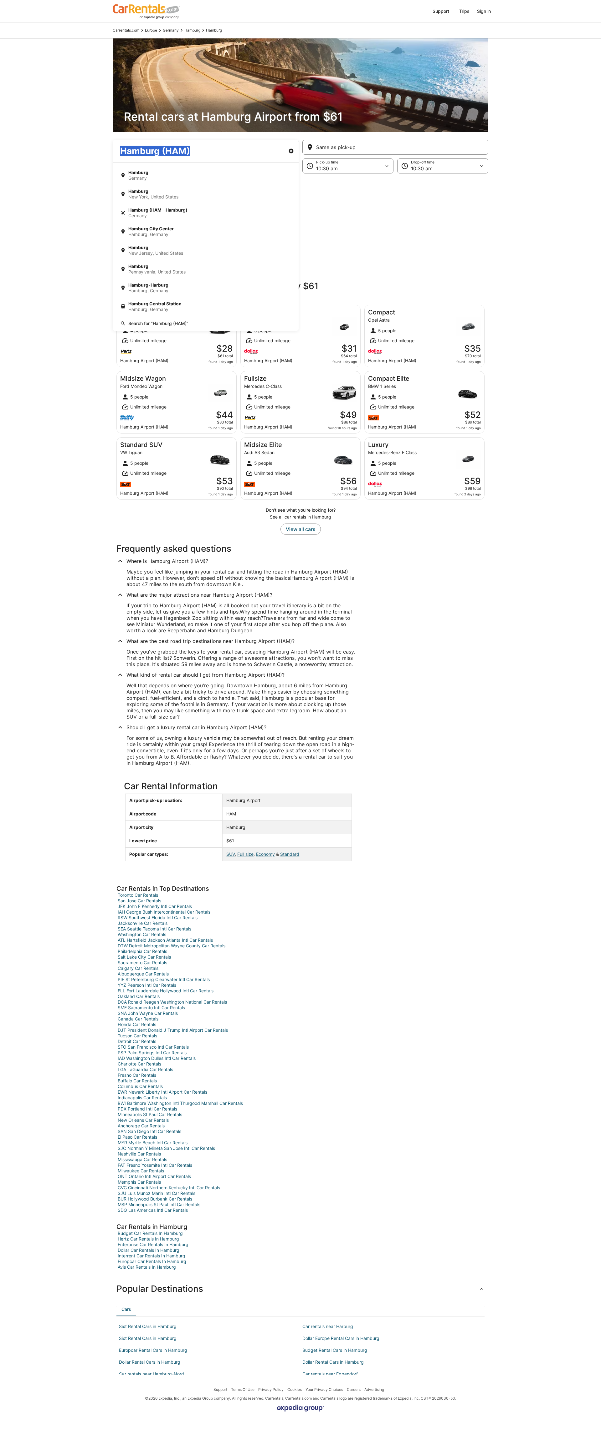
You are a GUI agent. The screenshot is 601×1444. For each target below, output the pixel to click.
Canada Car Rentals (138, 1018)
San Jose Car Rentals (139, 900)
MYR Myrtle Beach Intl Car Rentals (152, 1142)
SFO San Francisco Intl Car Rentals (153, 1047)
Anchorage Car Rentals (141, 1125)
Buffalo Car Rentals (137, 1080)
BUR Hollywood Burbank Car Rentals (155, 1198)
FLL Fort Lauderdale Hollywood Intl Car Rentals (165, 990)
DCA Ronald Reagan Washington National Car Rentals (172, 1002)
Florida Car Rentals (137, 1024)
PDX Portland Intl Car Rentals (147, 1108)
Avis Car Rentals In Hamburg (147, 1267)
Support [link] (220, 1389)
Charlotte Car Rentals (139, 1063)
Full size (245, 854)
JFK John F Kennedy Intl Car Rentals (155, 906)
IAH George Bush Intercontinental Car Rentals (164, 912)
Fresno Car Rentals (137, 1075)
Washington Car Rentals (142, 934)
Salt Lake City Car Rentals (144, 957)
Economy (265, 854)
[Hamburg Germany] (206, 175)
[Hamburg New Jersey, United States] (206, 250)
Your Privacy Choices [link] (324, 1389)
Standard (289, 854)
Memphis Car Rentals (139, 1182)
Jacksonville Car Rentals (142, 923)
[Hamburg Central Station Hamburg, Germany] (206, 306)
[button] (300, 224)
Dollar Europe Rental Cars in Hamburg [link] (340, 1338)
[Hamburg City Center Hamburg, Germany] (206, 231)
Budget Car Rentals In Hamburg (150, 1233)
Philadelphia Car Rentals (142, 951)
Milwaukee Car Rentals (141, 1170)
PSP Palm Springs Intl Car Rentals (152, 1052)
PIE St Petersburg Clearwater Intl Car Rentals (164, 979)
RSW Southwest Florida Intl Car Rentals (158, 917)
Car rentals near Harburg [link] (327, 1326)
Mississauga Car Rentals (142, 1159)
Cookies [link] (294, 1389)
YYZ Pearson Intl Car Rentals (147, 985)
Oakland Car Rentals (139, 996)
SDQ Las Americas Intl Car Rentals (153, 1210)
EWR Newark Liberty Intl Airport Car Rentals (162, 1092)
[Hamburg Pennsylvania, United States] (206, 269)
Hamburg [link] (192, 30)
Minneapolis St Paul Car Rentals (150, 1114)
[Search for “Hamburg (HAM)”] (206, 323)
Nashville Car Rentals (139, 1153)
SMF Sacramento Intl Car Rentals (151, 1007)
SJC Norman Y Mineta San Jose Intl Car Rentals (166, 1148)
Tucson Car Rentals (137, 1035)
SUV (230, 854)
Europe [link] (151, 30)
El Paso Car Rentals (137, 1137)
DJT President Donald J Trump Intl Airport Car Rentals (173, 1030)
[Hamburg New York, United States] (206, 194)
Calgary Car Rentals (138, 968)
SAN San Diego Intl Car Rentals (149, 1131)
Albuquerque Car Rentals (143, 973)
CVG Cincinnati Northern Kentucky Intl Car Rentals (169, 1187)
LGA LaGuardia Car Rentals (145, 1069)
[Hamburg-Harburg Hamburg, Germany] (206, 287)
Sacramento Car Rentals (142, 962)
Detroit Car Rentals (137, 1041)
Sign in (484, 11)
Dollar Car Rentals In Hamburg (148, 1250)
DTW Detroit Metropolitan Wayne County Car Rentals (171, 945)
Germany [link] (171, 30)
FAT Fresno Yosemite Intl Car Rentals (155, 1165)
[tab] (126, 1309)
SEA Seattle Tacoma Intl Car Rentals (154, 928)
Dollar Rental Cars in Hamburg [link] (149, 1362)
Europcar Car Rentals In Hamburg (152, 1261)
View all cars (301, 529)
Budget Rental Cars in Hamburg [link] (334, 1350)
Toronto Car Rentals (138, 895)
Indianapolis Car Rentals (142, 1097)
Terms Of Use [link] (242, 1389)
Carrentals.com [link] (126, 30)
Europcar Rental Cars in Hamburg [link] (153, 1350)
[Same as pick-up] (395, 147)
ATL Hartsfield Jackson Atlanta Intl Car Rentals (165, 940)
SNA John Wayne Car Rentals (148, 1013)
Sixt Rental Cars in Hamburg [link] (148, 1326)
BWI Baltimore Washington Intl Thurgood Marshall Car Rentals (180, 1103)
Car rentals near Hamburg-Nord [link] (151, 1373)
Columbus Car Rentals (140, 1086)
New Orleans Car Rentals (143, 1120)
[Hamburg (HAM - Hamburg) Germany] (206, 212)
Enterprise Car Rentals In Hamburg (153, 1244)
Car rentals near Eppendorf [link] (330, 1373)
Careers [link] (354, 1389)
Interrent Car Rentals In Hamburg (151, 1255)
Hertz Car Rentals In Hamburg (148, 1238)
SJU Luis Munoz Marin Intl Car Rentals (156, 1193)
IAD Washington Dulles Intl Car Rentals (157, 1058)
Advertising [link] (374, 1389)
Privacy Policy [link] (271, 1389)
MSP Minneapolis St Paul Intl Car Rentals (159, 1204)
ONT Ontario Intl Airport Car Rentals (154, 1176)
